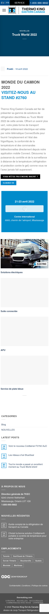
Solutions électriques (12, 272)
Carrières (38, 602)
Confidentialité (14, 585)
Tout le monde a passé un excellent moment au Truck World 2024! (25, 465)
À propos (10, 600)
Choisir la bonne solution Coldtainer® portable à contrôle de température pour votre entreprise (27, 536)
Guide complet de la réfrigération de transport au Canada (25, 525)
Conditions (26, 585)
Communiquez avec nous (18, 602)
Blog (3, 424)
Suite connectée (9, 311)
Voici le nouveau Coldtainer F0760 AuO (27, 446)
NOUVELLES (24, 31)
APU (3, 350)
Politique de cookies (40, 585)
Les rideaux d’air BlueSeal (21, 455)
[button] (4, 10)
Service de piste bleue (12, 388)
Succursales (36, 600)
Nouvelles (22, 600)
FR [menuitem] (7, 3)
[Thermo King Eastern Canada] (26, 10)
